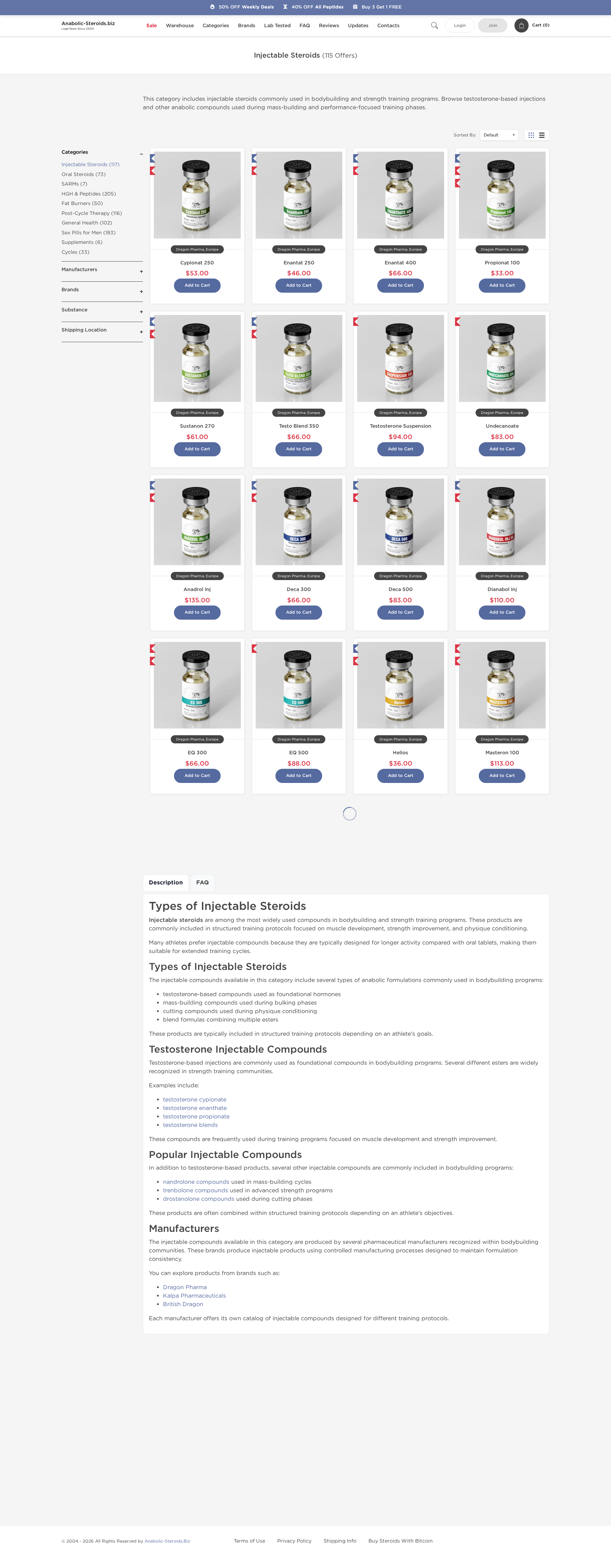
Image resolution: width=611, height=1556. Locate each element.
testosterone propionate (196, 1116)
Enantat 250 (299, 263)
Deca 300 (299, 589)
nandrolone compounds (196, 1181)
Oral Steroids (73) (84, 174)
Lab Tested (277, 26)
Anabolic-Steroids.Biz (167, 1541)
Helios (400, 753)
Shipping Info (340, 1541)
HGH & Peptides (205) (89, 194)
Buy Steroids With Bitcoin (400, 1541)
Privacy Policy (294, 1541)
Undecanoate (502, 426)
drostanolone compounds (198, 1198)
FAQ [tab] (202, 882)
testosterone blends (190, 1125)
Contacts (388, 26)
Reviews (329, 26)
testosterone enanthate (195, 1108)
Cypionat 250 (197, 263)
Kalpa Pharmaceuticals (194, 1295)
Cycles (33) (75, 252)
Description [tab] (166, 882)
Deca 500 (401, 589)
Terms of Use (249, 1541)
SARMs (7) (74, 184)
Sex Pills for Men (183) (89, 233)
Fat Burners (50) (82, 203)
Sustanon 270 (197, 426)
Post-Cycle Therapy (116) (92, 213)
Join (492, 25)
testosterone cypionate (194, 1099)
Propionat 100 (502, 263)
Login (460, 25)
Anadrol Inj (197, 589)
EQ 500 (298, 753)
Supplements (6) (82, 242)
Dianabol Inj (502, 589)
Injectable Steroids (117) (91, 165)
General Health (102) (87, 223)
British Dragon (183, 1304)
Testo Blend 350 (299, 426)
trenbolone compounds (195, 1190)
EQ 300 (197, 753)
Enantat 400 (400, 263)
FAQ (304, 26)
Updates (358, 26)
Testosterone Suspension (400, 426)
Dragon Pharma (185, 1287)
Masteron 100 (502, 753)
